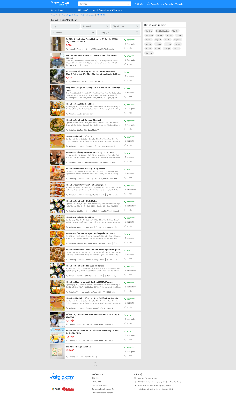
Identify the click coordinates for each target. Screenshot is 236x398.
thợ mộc (175, 31)
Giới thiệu (95, 378)
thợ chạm (149, 35)
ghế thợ (148, 44)
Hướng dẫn (96, 381)
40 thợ (157, 48)
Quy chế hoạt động (99, 385)
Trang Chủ (54, 15)
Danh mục (58, 10)
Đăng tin (140, 4)
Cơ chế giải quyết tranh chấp (103, 389)
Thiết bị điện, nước (87, 15)
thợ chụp (177, 40)
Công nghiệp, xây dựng (69, 15)
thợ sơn (169, 35)
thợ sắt (158, 40)
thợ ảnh (179, 35)
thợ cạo (167, 48)
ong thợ (148, 48)
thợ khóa (149, 31)
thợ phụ (167, 40)
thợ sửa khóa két (162, 31)
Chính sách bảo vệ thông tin (102, 392)
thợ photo (149, 53)
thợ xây (158, 44)
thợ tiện (148, 40)
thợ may (159, 35)
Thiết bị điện (101, 15)
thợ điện (178, 44)
